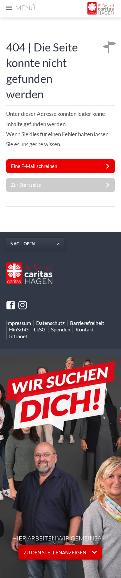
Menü (25, 8)
